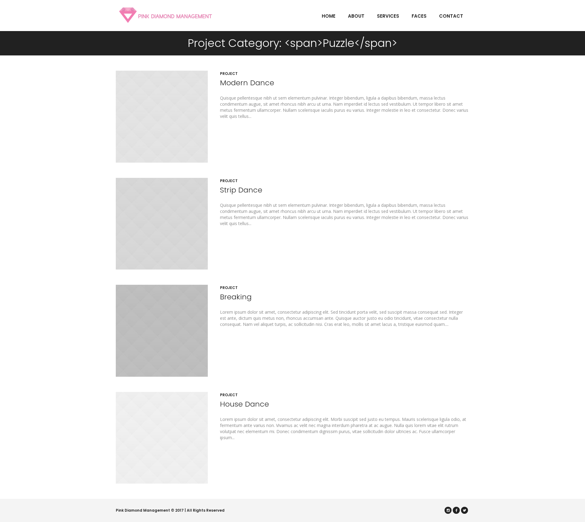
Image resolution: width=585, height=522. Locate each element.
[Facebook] (456, 510)
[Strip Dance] (162, 224)
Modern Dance (247, 83)
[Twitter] (464, 510)
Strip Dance (241, 190)
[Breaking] (162, 331)
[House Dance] (162, 438)
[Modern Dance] (162, 117)
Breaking (236, 297)
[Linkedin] (448, 510)
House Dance (244, 404)
